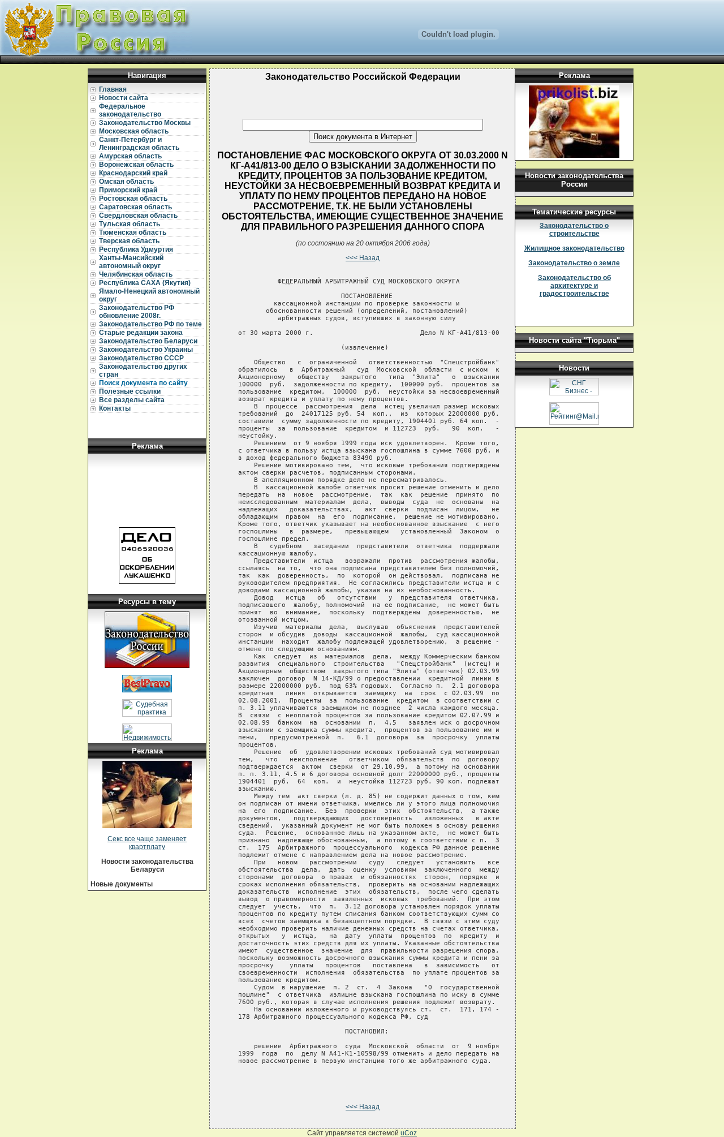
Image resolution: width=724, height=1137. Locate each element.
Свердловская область (138, 215)
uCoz (408, 1133)
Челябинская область (136, 274)
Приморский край (128, 190)
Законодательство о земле (574, 263)
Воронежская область (136, 165)
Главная (113, 89)
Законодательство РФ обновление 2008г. (136, 312)
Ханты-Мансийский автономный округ (131, 262)
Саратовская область (135, 207)
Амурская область (130, 156)
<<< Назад (363, 258)
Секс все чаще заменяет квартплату (147, 843)
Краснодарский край (133, 173)
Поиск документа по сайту (143, 383)
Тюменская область (132, 232)
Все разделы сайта (132, 400)
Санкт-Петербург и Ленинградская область (139, 144)
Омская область (126, 182)
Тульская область (129, 224)
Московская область (134, 131)
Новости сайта (123, 98)
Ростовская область (133, 199)
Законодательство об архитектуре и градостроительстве (574, 286)
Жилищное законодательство (574, 248)
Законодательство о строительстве (574, 230)
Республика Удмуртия (136, 249)
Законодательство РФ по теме (150, 324)
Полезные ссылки (130, 391)
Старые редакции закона (141, 333)
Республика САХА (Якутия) (145, 283)
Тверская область (129, 241)
